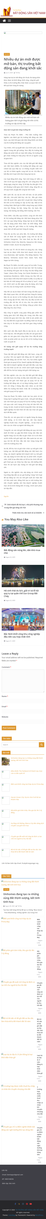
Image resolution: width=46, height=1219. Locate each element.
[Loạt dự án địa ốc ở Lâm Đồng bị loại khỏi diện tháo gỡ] (18, 1068)
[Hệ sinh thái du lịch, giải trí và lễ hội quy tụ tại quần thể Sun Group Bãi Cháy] (23, 566)
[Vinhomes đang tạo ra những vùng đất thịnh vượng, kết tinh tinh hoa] (23, 883)
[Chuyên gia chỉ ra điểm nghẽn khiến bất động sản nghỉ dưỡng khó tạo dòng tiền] (18, 1145)
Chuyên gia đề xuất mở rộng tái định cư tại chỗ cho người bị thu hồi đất (40, 994)
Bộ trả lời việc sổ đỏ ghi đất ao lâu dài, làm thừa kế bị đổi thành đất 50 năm (40, 1030)
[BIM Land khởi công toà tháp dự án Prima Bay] (18, 932)
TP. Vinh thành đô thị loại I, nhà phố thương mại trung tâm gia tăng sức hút (23, 506)
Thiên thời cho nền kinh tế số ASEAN (27, 513)
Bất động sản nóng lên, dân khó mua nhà (22, 551)
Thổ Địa (17, 73)
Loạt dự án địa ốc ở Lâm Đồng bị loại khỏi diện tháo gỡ (40, 1064)
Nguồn (6, 496)
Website (5, 717)
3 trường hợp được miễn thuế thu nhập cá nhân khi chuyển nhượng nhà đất (40, 1100)
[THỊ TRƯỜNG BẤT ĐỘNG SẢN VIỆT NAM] (4, 20)
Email (4, 706)
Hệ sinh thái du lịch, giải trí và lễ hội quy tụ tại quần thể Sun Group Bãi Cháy (21, 593)
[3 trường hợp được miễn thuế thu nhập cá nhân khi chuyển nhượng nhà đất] (18, 1104)
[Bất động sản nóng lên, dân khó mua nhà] (23, 526)
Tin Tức (7, 54)
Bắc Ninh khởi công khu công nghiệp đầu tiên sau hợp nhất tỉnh (22, 635)
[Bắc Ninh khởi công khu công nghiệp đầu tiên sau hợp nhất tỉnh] (23, 609)
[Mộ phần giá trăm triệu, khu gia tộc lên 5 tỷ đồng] (18, 964)
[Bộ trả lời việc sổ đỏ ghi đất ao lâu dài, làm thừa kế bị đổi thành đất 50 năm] (18, 1034)
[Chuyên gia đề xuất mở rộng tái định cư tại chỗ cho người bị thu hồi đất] (18, 998)
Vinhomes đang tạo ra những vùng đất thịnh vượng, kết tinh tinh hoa (21, 897)
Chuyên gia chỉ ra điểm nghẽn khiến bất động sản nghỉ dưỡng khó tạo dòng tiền (40, 1141)
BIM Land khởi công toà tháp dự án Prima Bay (40, 928)
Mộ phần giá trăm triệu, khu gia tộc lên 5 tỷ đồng (39, 960)
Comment (6, 667)
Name (5, 696)
